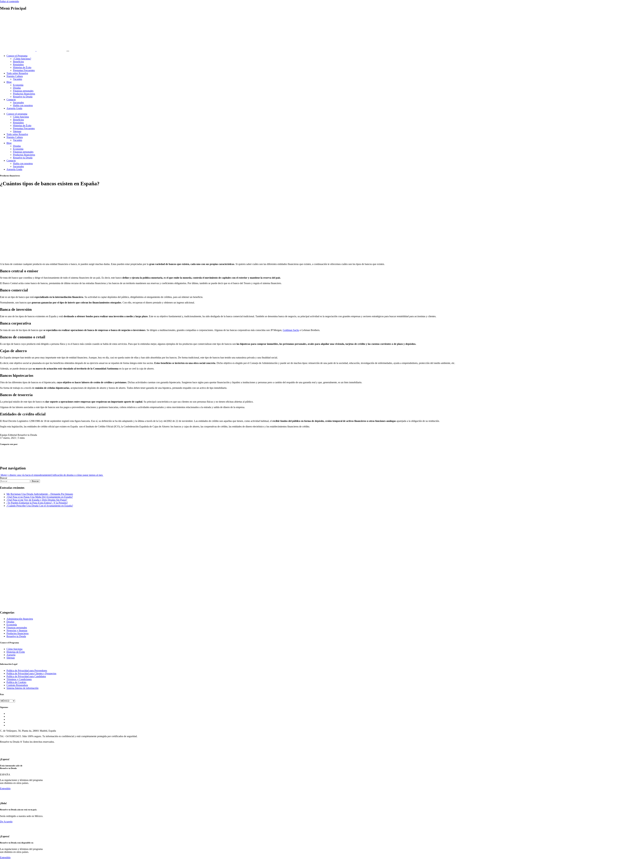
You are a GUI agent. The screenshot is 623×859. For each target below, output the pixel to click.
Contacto (11, 99)
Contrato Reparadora (17, 685)
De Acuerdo (6, 821)
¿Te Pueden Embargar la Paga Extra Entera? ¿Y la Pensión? (37, 502)
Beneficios (18, 61)
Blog (9, 82)
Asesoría (10, 654)
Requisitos (18, 64)
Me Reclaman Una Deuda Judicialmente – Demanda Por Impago (39, 494)
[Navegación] (68, 51)
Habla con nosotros (23, 105)
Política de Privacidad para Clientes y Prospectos (31, 673)
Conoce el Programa (16, 55)
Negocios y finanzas (16, 630)
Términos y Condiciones (19, 679)
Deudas (17, 87)
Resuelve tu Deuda (22, 96)
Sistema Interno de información (22, 688)
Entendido (5, 788)
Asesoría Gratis (14, 108)
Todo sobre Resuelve (17, 73)
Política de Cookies (16, 682)
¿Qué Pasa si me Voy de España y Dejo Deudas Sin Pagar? (36, 499)
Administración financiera (19, 618)
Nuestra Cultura (14, 76)
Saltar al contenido (9, 1)
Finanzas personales (23, 90)
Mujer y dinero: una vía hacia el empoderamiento (25, 475)
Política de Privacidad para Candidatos (26, 676)
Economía (18, 85)
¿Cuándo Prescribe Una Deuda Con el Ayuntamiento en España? (39, 505)
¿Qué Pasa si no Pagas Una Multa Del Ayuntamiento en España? (39, 497)
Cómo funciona (21, 116)
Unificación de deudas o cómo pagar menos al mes (77, 475)
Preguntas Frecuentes (24, 70)
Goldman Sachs (291, 330)
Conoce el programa (16, 113)
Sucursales (18, 102)
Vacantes (17, 79)
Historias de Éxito (22, 67)
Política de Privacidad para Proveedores (26, 670)
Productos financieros (24, 93)
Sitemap (17, 131)
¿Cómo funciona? (22, 58)
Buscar (3, 478)
